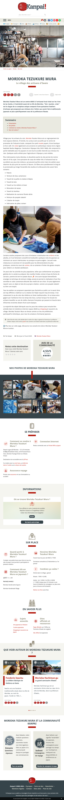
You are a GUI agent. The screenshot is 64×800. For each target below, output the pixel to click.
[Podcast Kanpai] (59, 20)
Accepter (32, 516)
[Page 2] (30, 710)
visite (16, 146)
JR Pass (26, 459)
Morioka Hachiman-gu (46, 678)
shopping (43, 309)
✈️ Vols (22, 24)
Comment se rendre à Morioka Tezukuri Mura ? (22, 128)
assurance (13, 474)
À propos (29, 786)
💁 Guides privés (51, 24)
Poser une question (17, 766)
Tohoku (14, 69)
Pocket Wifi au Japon (55, 445)
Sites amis (37, 789)
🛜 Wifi (60, 24)
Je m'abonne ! (41, 10)
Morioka (20, 69)
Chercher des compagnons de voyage (47, 766)
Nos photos (12, 125)
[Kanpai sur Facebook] (49, 20)
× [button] (61, 2)
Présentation (12, 123)
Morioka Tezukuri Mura (43, 336)
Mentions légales (18, 789)
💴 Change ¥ (14, 24)
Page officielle (37, 627)
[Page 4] (33, 710)
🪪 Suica (42, 24)
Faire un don (38, 786)
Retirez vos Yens (38, 590)
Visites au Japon (7, 69)
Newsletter (49, 786)
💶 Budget (6, 24)
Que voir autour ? (14, 130)
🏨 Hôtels (28, 24)
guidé (24, 321)
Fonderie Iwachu (14, 678)
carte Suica (17, 463)
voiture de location (20, 465)
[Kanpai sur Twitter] (51, 20)
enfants (51, 255)
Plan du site (47, 789)
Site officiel (36, 633)
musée (41, 143)
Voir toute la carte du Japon (32, 522)
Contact (29, 789)
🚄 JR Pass (35, 24)
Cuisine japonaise (18, 627)
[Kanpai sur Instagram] (54, 20)
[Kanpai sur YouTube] (57, 20)
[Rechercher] (45, 14)
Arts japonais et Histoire (20, 625)
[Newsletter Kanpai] (45, 20)
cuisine (27, 265)
